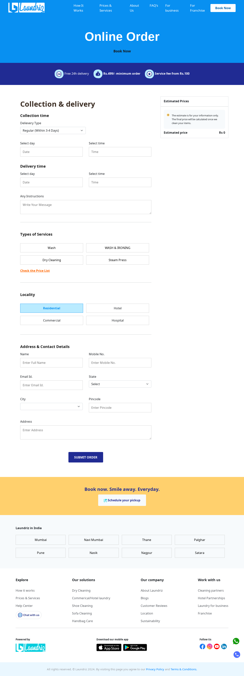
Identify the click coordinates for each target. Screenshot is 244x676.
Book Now (223, 8)
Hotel (118, 308)
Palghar (199, 540)
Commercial (51, 320)
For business (172, 8)
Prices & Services (106, 8)
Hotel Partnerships (211, 598)
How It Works (78, 8)
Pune (40, 553)
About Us (134, 8)
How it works (25, 590)
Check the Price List (35, 271)
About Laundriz (152, 590)
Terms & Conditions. (184, 669)
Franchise (205, 613)
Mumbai (41, 540)
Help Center (24, 606)
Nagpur (146, 553)
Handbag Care (82, 621)
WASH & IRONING (117, 248)
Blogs (145, 598)
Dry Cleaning (52, 260)
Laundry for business (213, 606)
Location (147, 613)
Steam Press (118, 260)
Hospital (118, 320)
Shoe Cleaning (82, 606)
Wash (52, 248)
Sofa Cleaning (82, 613)
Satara (199, 553)
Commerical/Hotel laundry (91, 598)
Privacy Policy (155, 669)
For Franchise (197, 8)
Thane (146, 540)
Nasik (94, 553)
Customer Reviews (154, 606)
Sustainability (150, 621)
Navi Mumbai (93, 540)
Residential (51, 308)
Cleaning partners (211, 590)
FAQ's (154, 5)
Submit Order (85, 457)
